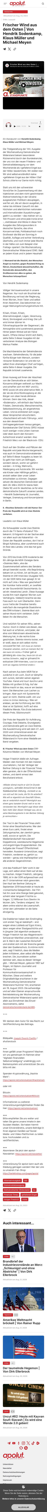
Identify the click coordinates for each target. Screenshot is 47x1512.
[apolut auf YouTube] (14, 1443)
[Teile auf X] (9, 49)
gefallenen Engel (29, 1194)
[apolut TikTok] (33, 1443)
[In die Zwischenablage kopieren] (14, 49)
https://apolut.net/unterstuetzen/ (23, 1108)
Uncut (6, 1411)
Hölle (24, 1199)
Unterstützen (8, 1464)
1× (29, 126)
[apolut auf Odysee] (21, 1448)
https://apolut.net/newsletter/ (28, 1154)
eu (34, 1190)
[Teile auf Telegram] (5, 49)
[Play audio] (15, 126)
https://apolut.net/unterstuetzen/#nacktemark (24, 1080)
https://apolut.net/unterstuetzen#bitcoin (21, 1095)
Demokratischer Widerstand (17, 1190)
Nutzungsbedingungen (12, 1476)
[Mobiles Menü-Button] (5, 3)
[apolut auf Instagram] (23, 1443)
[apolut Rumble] (38, 1443)
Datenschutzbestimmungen (14, 1472)
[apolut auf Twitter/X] (28, 1443)
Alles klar (23, 1507)
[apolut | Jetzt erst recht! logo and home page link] (13, 1455)
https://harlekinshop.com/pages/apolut (20, 1173)
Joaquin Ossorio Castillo (25, 1038)
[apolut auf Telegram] (9, 1443)
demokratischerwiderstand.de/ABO (19, 1007)
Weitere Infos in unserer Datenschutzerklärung (23, 1499)
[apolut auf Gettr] (18, 1443)
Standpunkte (8, 12)
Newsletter (7, 1468)
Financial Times (11, 1194)
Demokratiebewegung (14, 1185)
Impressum (7, 1480)
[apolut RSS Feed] (26, 1448)
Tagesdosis (8, 1315)
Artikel (6, 1256)
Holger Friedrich (11, 1199)
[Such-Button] (43, 3)
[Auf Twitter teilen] (9, 1210)
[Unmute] (39, 127)
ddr (25, 1180)
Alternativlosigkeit (12, 1180)
